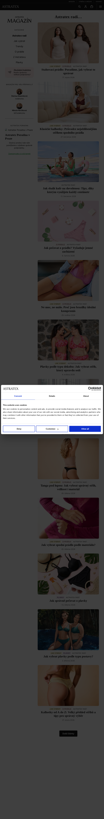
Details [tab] (52, 396)
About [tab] (86, 396)
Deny (19, 429)
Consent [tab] (18, 396)
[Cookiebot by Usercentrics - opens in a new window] (90, 389)
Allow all (85, 429)
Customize (50, 429)
